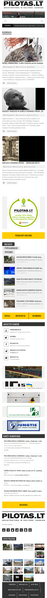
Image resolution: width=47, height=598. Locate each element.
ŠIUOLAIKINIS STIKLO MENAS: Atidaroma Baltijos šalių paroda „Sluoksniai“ (30, 301)
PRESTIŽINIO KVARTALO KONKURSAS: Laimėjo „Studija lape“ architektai (23, 441)
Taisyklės (34, 595)
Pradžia (12, 584)
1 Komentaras (21, 115)
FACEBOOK (14, 343)
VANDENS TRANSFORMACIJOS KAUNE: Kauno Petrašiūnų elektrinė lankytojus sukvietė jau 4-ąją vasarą (30, 268)
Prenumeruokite (32, 590)
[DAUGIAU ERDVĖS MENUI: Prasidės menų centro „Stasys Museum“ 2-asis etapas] (7, 547)
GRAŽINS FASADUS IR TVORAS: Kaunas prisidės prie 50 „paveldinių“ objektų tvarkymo (23, 470)
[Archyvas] (25, 530)
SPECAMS (9, 252)
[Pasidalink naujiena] (12, 530)
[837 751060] (21, 530)
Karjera (12, 595)
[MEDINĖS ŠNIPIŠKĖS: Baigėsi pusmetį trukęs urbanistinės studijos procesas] (29, 570)
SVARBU (13, 336)
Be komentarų (22, 67)
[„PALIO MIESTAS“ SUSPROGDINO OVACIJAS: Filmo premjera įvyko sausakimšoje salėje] (18, 578)
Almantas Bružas (33, 115)
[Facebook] (8, 530)
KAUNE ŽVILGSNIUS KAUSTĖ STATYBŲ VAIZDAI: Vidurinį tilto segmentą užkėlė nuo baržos (30, 279)
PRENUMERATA (15, 330)
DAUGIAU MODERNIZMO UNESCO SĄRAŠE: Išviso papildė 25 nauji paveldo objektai (23, 491)
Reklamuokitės (14, 590)
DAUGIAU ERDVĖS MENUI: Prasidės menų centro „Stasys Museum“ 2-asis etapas (30, 257)
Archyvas (23, 595)
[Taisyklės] (30, 530)
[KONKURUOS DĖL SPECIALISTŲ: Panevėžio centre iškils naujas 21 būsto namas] (29, 562)
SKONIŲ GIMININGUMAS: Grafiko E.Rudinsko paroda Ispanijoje (22, 63)
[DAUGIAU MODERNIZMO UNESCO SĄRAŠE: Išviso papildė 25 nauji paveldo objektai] (39, 562)
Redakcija (23, 584)
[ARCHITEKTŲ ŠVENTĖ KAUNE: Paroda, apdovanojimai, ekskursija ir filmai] (29, 578)
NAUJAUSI (8, 244)
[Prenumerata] (3, 530)
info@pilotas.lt (14, 352)
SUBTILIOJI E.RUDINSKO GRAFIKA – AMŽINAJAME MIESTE (21, 163)
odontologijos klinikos (22, 475)
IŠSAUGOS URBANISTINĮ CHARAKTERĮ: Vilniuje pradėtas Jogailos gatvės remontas (23, 481)
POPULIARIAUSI (11, 248)
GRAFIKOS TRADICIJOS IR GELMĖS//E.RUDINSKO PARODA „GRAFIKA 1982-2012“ (23, 111)
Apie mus (34, 584)
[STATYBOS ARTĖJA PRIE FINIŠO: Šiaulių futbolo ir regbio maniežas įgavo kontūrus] (18, 562)
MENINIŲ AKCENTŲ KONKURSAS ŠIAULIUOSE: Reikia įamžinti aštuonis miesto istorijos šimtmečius (30, 290)
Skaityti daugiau (11, 83)
